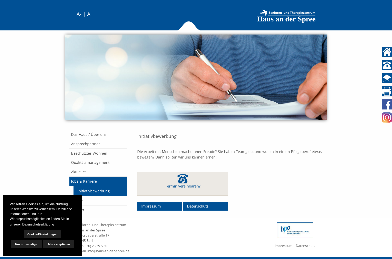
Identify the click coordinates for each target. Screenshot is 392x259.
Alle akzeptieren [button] (59, 244)
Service (77, 200)
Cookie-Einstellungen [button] (42, 234)
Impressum (151, 206)
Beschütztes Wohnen (89, 153)
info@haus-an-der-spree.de (108, 251)
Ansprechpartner (85, 143)
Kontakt (77, 210)
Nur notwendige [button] (26, 244)
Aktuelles (79, 171)
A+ (90, 13)
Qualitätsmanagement (90, 162)
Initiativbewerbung (94, 191)
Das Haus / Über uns (89, 134)
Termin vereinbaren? (182, 186)
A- (79, 13)
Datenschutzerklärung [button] (38, 224)
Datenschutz (197, 206)
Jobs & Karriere (84, 181)
